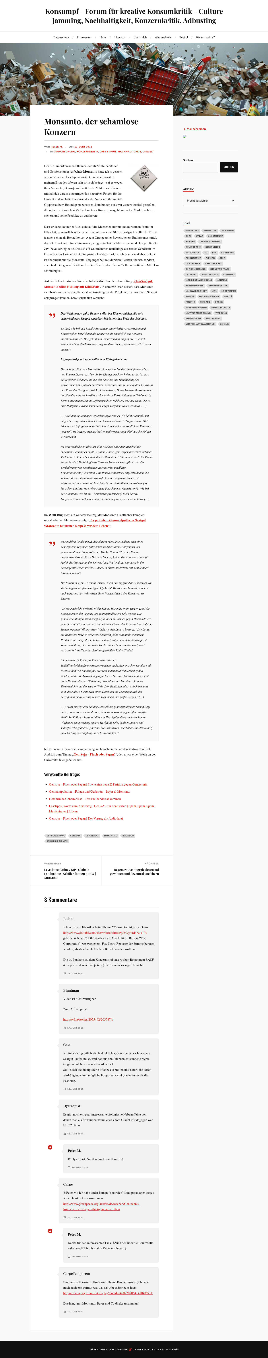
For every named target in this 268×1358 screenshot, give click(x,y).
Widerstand (193, 318)
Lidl (214, 291)
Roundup (128, 835)
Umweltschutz (220, 307)
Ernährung (193, 252)
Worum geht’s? (205, 37)
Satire (219, 302)
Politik (190, 302)
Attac (199, 236)
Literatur (120, 37)
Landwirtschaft (196, 291)
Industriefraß (220, 269)
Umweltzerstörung (198, 313)
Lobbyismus (108, 151)
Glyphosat (92, 835)
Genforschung (64, 151)
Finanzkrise (193, 258)
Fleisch (210, 258)
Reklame (205, 302)
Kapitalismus (210, 274)
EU (206, 252)
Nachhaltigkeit (129, 151)
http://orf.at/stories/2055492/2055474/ (88, 1019)
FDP (214, 252)
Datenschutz (61, 37)
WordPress (119, 1349)
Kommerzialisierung (199, 280)
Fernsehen (227, 252)
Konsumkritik (195, 285)
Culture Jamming (210, 241)
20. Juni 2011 (75, 1217)
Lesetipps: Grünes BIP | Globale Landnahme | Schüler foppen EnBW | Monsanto (70, 874)
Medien (190, 296)
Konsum (222, 280)
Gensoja (75, 835)
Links (103, 37)
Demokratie (193, 247)
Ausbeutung (215, 236)
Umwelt (148, 151)
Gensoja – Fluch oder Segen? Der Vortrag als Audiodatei (86, 818)
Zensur (224, 324)
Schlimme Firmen (57, 841)
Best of (183, 37)
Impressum (84, 37)
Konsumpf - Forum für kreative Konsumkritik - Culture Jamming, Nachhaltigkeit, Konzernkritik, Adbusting (134, 15)
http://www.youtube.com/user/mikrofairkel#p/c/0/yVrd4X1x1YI (105, 932)
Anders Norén (169, 1349)
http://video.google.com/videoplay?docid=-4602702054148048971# (108, 1293)
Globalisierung (196, 269)
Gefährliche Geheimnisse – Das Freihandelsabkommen (85, 798)
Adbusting (210, 230)
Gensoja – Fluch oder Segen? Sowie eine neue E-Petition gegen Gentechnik (98, 784)
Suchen (188, 160)
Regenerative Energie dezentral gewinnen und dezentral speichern (134, 872)
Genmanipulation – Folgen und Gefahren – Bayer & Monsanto (89, 791)
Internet (191, 274)
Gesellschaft (213, 263)
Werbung (221, 313)
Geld (222, 258)
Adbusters (192, 230)
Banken (190, 241)
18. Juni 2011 (75, 1089)
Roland (69, 918)
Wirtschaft (213, 318)
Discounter (212, 247)
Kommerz (229, 274)
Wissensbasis (163, 37)
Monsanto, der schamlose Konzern (91, 126)
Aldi (188, 236)
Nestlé (228, 296)
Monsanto (110, 835)
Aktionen (228, 230)
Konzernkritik (87, 151)
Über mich (140, 37)
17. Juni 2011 (83, 146)
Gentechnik (193, 263)
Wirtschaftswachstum (200, 324)
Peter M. (57, 146)
